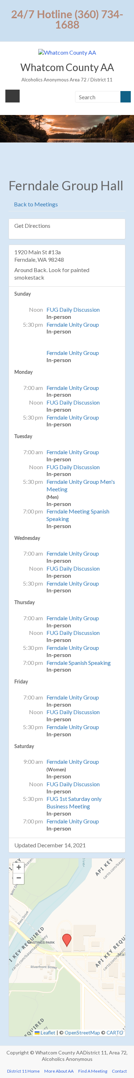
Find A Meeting (92, 1071)
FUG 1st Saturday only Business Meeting (73, 802)
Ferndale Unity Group (72, 324)
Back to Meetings (35, 204)
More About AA (59, 1071)
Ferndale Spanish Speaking (78, 662)
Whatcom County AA (67, 67)
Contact (119, 1071)
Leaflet (47, 1033)
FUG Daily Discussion (73, 309)
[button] (64, 936)
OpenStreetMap (82, 1033)
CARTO (114, 1033)
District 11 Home (23, 1071)
